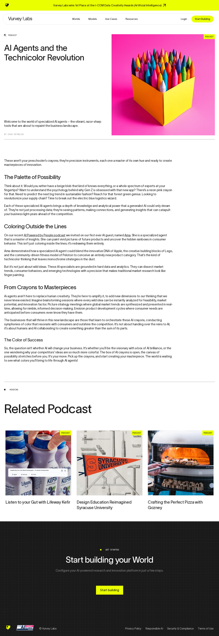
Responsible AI (154, 628)
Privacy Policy (133, 628)
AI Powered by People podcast (44, 235)
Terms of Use (206, 628)
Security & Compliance (180, 628)
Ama (127, 235)
